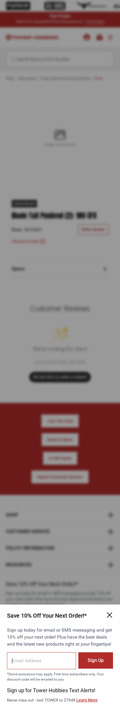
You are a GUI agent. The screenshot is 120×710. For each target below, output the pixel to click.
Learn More (87, 700)
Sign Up (96, 660)
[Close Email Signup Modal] (109, 615)
